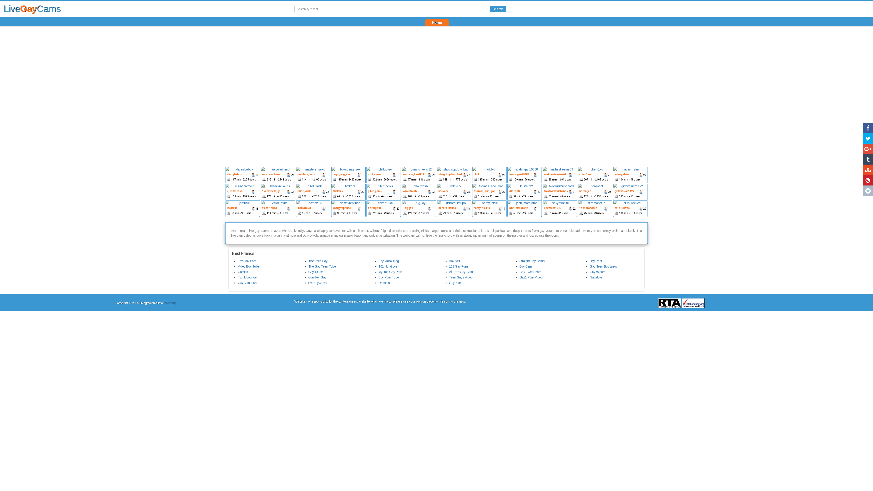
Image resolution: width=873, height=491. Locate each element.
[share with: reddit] (868, 190)
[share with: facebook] (868, 128)
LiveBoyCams (317, 283)
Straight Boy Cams (532, 261)
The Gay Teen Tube (322, 266)
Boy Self (454, 261)
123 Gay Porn (458, 266)
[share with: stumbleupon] (868, 170)
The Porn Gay (318, 261)
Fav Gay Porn (247, 261)
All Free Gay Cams (461, 272)
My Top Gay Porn (390, 272)
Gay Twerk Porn (530, 272)
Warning (170, 303)
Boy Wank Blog (389, 261)
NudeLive (596, 277)
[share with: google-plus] (868, 149)
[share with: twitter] (868, 138)
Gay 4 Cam (316, 272)
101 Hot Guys (388, 266)
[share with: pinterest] (868, 180)
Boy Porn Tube (389, 277)
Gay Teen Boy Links (603, 266)
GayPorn (455, 283)
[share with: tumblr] (868, 159)
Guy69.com (597, 272)
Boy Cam (525, 266)
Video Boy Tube (248, 266)
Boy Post (596, 261)
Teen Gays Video (461, 277)
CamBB (243, 272)
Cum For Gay (317, 277)
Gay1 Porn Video (531, 277)
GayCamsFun (247, 283)
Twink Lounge (247, 277)
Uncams (384, 283)
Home (437, 23)
